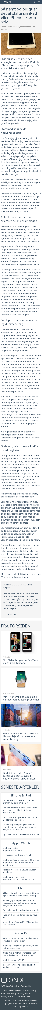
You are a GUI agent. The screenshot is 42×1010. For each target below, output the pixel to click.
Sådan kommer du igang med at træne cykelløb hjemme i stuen (20, 939)
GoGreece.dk (28, 990)
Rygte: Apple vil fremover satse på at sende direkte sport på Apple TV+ (19, 954)
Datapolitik (26, 986)
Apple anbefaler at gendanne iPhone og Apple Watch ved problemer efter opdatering (21, 862)
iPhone (4, 29)
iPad (33, 27)
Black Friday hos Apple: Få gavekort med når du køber (19, 966)
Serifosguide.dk (24, 993)
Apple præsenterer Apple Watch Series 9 (12, 849)
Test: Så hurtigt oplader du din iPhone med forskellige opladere (20, 818)
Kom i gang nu (14, 614)
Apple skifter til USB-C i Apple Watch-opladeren (20, 870)
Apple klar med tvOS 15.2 (14, 960)
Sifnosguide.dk (7, 993)
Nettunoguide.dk (24, 996)
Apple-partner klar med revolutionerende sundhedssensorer (19, 878)
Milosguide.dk (7, 996)
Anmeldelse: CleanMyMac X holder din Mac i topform (20, 923)
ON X (7, 2)
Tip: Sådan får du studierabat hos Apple (21, 834)
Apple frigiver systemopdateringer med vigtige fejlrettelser (21, 946)
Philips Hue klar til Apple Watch (17, 855)
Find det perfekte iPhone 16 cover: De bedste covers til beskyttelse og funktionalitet (19, 775)
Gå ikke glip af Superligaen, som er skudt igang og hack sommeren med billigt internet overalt (19, 827)
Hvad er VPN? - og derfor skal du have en (20, 916)
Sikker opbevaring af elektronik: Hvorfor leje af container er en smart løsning (21, 736)
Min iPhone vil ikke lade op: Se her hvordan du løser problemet (21, 698)
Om (17, 986)
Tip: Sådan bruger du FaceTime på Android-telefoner (20, 661)
